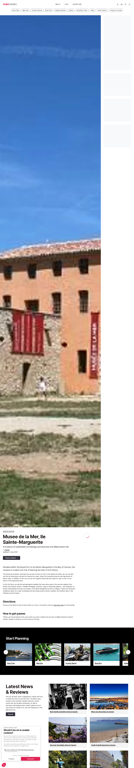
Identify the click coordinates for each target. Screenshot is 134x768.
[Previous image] (3, 271)
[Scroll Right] (128, 652)
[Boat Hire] (106, 654)
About (57, 4)
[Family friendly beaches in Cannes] (109, 732)
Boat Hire (48, 10)
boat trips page (59, 605)
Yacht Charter (102, 10)
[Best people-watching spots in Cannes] (68, 699)
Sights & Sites (8, 531)
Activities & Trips (81, 10)
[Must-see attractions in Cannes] (109, 699)
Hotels (71, 10)
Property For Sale (116, 10)
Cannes (7, 550)
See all (9, 714)
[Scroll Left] (6, 652)
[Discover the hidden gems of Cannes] (68, 732)
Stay (66, 4)
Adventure (77, 4)
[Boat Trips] (19, 654)
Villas (92, 10)
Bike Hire (25, 10)
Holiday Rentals (60, 10)
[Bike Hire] (48, 654)
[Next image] (97, 271)
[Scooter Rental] (77, 654)
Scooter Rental (37, 10)
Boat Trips (15, 10)
